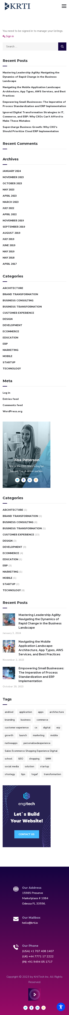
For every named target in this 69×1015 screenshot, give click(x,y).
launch (23, 735)
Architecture (13, 288)
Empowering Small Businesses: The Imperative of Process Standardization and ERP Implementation (34, 104)
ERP (5, 344)
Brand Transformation (20, 294)
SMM (48, 758)
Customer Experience (18, 313)
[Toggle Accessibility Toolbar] (60, 1006)
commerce (42, 719)
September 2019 (14, 226)
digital (46, 727)
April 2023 (10, 196)
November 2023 (13, 177)
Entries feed (11, 399)
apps (41, 712)
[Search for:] (34, 46)
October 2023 (12, 183)
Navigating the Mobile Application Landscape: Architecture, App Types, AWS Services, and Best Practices (34, 91)
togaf (34, 774)
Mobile (7, 356)
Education (10, 337)
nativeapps (11, 743)
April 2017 (10, 264)
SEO (20, 758)
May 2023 (8, 189)
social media (12, 766)
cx (36, 727)
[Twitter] (25, 1008)
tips (23, 774)
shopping (34, 758)
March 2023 (11, 202)
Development (12, 325)
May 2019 (8, 251)
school (8, 758)
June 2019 (9, 245)
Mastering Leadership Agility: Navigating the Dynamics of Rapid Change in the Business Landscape (31, 77)
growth (9, 735)
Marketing (10, 350)
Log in (6, 393)
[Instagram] (43, 1008)
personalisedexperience (37, 743)
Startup (9, 362)
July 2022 (8, 208)
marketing (38, 735)
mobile (54, 735)
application (25, 712)
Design (8, 319)
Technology (12, 368)
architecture (57, 712)
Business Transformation (22, 306)
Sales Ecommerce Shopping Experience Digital (31, 751)
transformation (52, 774)
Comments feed (13, 405)
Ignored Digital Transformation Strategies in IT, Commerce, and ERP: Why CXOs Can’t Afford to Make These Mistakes (33, 117)
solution (29, 766)
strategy (10, 774)
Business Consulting (18, 300)
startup (44, 766)
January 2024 (12, 171)
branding (10, 719)
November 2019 (13, 220)
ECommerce (11, 331)
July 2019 (8, 239)
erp (58, 727)
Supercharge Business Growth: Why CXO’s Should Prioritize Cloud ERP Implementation (31, 129)
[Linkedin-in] (37, 1008)
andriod (9, 712)
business (26, 719)
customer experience (17, 727)
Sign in (10, 36)
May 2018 (8, 257)
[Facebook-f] (31, 1008)
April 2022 (10, 214)
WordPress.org (12, 411)
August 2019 (11, 233)
